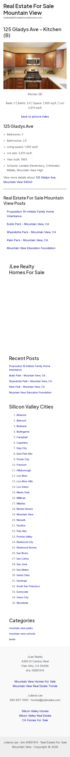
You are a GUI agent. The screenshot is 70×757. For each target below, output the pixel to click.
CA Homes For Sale (35, 720)
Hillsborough (23, 470)
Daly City (21, 448)
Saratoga (21, 580)
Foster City (22, 459)
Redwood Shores (26, 547)
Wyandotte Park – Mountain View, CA (30, 381)
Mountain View (24, 514)
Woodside (22, 602)
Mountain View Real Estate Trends (35, 686)
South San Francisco (28, 586)
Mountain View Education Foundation (30, 392)
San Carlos (22, 558)
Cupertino (22, 442)
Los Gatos (22, 486)
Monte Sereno (24, 508)
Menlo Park (23, 492)
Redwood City (24, 542)
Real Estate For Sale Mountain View (28, 9)
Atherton (21, 415)
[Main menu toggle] (63, 11)
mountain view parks (21, 628)
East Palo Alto (24, 453)
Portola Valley (24, 536)
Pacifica (20, 525)
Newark (20, 520)
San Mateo (22, 569)
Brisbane (21, 426)
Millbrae (20, 498)
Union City (22, 597)
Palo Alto (21, 531)
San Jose (21, 564)
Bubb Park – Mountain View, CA (27, 375)
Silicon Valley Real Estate (35, 715)
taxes (12, 639)
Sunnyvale (22, 591)
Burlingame (22, 431)
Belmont (21, 420)
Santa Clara (23, 575)
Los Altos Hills (24, 481)
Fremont (21, 464)
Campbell (22, 437)
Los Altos (21, 475)
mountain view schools (22, 633)
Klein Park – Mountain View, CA (27, 386)
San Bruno (22, 553)
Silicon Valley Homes (35, 711)
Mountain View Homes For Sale (35, 681)
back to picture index (35, 116)
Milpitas (20, 503)
